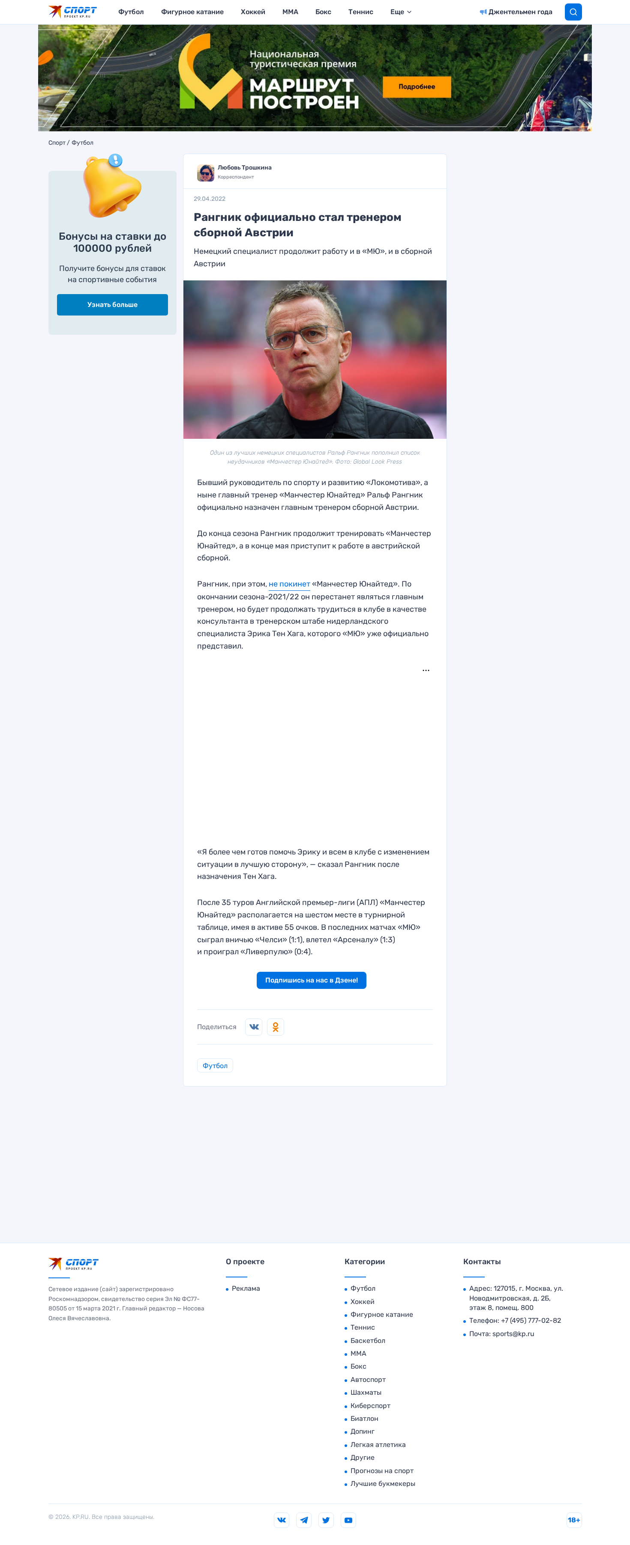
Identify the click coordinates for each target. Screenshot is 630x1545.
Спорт (57, 143)
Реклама (246, 1288)
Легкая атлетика (378, 1445)
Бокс (323, 12)
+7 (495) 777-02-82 (531, 1320)
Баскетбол (368, 1341)
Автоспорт (368, 1379)
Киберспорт (370, 1406)
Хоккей (253, 12)
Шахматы (366, 1392)
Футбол (131, 12)
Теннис (360, 12)
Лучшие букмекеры (383, 1484)
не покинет (289, 584)
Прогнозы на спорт (382, 1471)
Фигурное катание (192, 12)
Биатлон (364, 1418)
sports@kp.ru (513, 1334)
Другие (363, 1457)
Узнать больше (112, 305)
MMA (290, 12)
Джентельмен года (520, 12)
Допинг (363, 1431)
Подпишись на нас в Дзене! (311, 980)
